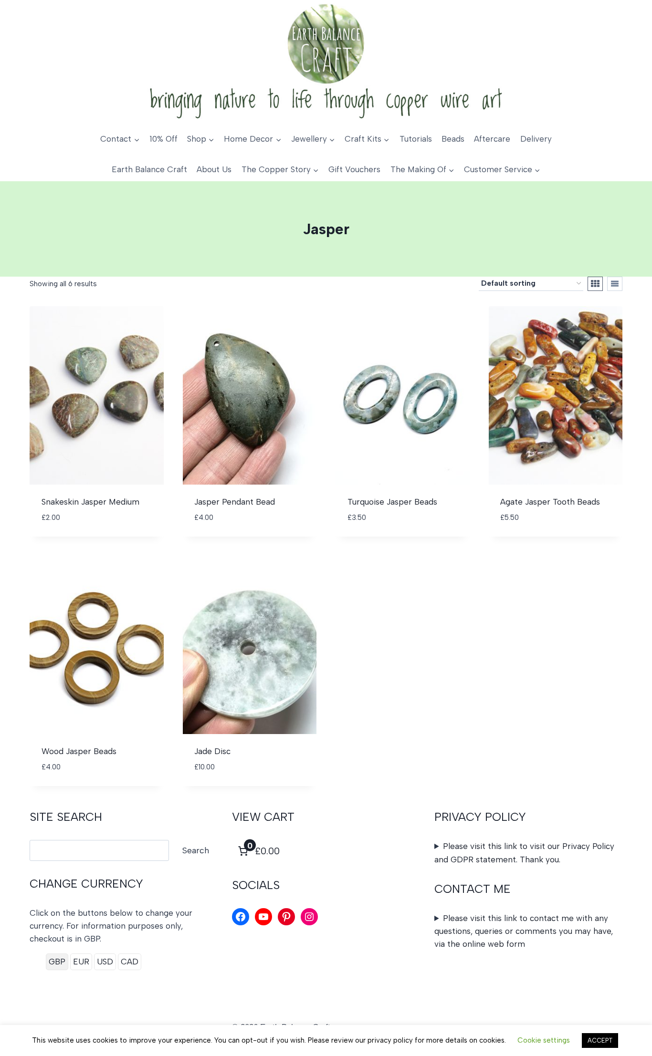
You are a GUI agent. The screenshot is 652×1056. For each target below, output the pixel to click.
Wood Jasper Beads (79, 751)
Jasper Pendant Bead (234, 502)
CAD (129, 961)
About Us (214, 169)
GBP (57, 961)
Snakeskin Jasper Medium (90, 502)
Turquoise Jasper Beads (392, 502)
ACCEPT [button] (600, 1040)
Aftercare (492, 139)
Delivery (536, 139)
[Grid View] (595, 284)
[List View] (614, 284)
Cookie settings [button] (543, 1040)
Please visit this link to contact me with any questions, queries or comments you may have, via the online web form (523, 931)
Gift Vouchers (354, 169)
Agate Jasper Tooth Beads (550, 502)
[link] (258, 851)
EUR (81, 961)
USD (105, 961)
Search (195, 850)
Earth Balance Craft (149, 169)
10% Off (163, 139)
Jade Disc (212, 751)
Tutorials (416, 139)
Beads (453, 139)
